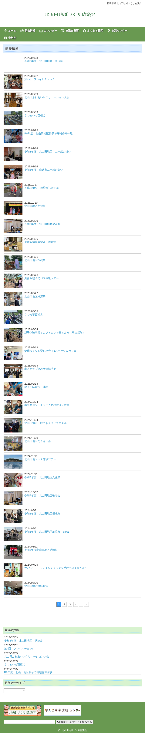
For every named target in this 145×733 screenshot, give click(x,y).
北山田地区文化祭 (35, 205)
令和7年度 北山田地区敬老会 (42, 223)
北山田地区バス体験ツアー (40, 459)
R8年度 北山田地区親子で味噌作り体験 (48, 133)
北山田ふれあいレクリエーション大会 (46, 97)
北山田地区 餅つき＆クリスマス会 (45, 423)
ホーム (12, 30)
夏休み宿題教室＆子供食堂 (40, 242)
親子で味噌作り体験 (36, 386)
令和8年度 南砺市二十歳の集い (43, 169)
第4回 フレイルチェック (39, 79)
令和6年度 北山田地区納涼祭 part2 (46, 531)
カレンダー (50, 30)
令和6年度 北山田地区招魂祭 (42, 513)
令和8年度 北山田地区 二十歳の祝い (47, 151)
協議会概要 (72, 30)
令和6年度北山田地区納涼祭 (41, 549)
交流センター (119, 30)
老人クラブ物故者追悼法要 (40, 368)
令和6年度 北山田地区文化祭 (42, 477)
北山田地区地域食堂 (36, 585)
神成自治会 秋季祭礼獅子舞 (41, 187)
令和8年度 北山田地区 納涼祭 (43, 61)
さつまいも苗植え (35, 115)
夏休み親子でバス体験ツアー (41, 278)
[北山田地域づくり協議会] (72, 14)
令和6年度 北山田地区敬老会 (42, 495)
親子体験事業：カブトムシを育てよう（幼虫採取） (54, 332)
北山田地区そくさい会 (37, 441)
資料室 (12, 37)
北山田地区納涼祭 (35, 296)
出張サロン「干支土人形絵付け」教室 (46, 404)
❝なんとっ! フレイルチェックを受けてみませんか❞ (55, 567)
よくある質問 (95, 30)
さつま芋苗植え (33, 314)
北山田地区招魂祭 (35, 260)
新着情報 (30, 30)
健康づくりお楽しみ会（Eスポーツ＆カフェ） (51, 350)
